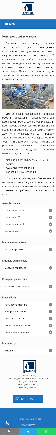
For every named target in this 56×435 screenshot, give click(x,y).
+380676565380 (28, 424)
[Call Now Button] (7, 423)
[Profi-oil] (28, 8)
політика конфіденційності (29, 419)
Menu (12, 24)
